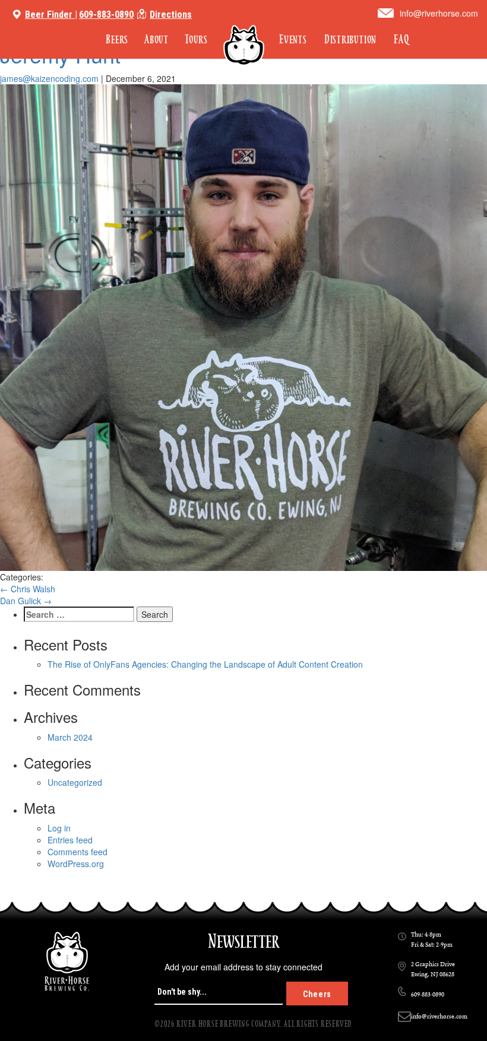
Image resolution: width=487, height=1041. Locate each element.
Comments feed (77, 852)
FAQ (401, 39)
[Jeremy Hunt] (243, 327)
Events (293, 39)
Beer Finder (48, 14)
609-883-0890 (106, 14)
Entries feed (70, 840)
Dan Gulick (26, 601)
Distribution (350, 39)
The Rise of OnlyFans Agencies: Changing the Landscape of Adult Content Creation (205, 664)
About (156, 39)
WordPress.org (76, 863)
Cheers (317, 994)
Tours (196, 39)
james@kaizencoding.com (49, 78)
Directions (171, 14)
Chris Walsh (27, 589)
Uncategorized (75, 782)
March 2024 (70, 737)
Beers (117, 39)
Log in (59, 828)
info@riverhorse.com (439, 13)
